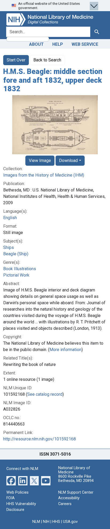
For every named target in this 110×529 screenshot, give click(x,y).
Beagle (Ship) (15, 253)
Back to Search (47, 60)
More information (65, 349)
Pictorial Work (16, 275)
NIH (46, 521)
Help (57, 44)
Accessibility (69, 498)
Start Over (16, 60)
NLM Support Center (75, 492)
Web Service (85, 44)
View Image (40, 160)
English (10, 217)
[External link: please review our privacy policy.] (11, 480)
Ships (8, 247)
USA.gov (70, 521)
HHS (56, 521)
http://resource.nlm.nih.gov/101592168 (39, 438)
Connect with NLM (22, 468)
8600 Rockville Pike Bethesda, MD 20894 (76, 478)
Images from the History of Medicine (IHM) (43, 175)
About (36, 44)
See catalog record (44, 394)
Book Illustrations (19, 268)
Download (68, 160)
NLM (36, 521)
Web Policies (17, 492)
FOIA (10, 498)
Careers (65, 504)
